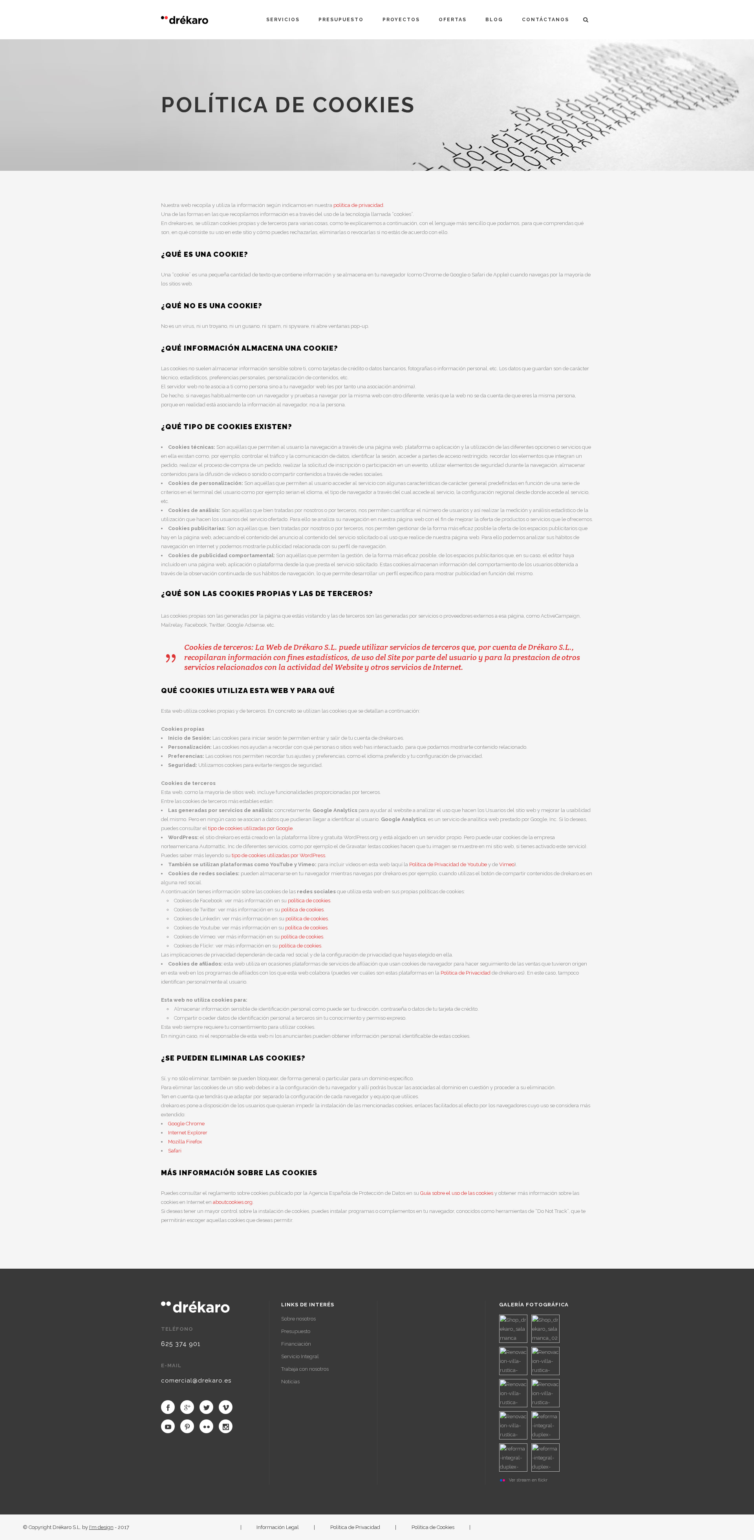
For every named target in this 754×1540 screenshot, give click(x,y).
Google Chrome (186, 1124)
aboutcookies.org (233, 1202)
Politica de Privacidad (465, 973)
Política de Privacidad (355, 1527)
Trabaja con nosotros (305, 1369)
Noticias (290, 1382)
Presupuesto (295, 1331)
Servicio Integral (300, 1356)
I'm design (101, 1527)
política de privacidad (358, 205)
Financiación (296, 1344)
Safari (174, 1151)
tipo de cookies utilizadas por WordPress (278, 855)
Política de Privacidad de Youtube (448, 864)
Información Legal (277, 1527)
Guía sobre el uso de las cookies (456, 1193)
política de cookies (309, 901)
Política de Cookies (433, 1527)
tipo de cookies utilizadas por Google (250, 828)
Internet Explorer (187, 1133)
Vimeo (506, 864)
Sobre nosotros (298, 1319)
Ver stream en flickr (528, 1480)
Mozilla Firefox (185, 1142)
